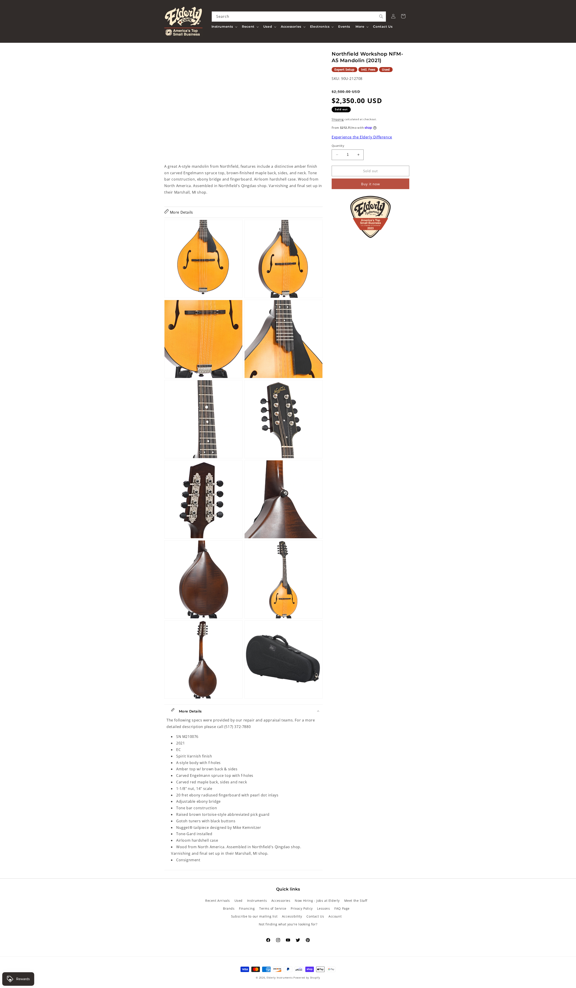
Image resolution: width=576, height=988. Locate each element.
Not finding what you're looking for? (288, 924)
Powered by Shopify (306, 977)
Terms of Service (272, 908)
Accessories (280, 900)
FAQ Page (342, 908)
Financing (247, 908)
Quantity (338, 146)
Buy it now (370, 184)
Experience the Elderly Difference (362, 137)
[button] (224, 26)
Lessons (323, 908)
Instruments (257, 900)
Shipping (338, 119)
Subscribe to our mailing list (254, 916)
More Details (181, 212)
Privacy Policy (302, 908)
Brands (229, 908)
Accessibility (292, 916)
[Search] (381, 16)
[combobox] (299, 16)
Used (238, 900)
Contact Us (315, 916)
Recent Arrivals (217, 900)
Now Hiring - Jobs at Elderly (317, 900)
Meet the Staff (355, 900)
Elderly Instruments (279, 977)
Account (335, 916)
